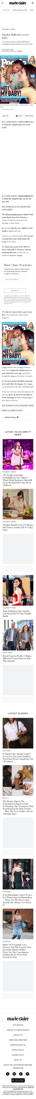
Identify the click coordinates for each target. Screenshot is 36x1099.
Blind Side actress (11, 247)
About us (18, 1060)
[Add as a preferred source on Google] (18, 1080)
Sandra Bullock (24, 196)
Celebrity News (8, 29)
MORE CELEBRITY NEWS (12, 410)
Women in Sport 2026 (20, 10)
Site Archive (18, 1025)
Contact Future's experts (18, 1030)
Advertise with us (18, 1045)
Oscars (20, 384)
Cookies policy (18, 1055)
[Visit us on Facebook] (21, 1074)
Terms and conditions (18, 1040)
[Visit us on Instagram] (14, 1074)
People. (20, 255)
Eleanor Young (9, 49)
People (29, 397)
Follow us (20, 115)
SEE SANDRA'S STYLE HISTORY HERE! (18, 405)
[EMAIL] (17, 417)
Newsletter (30, 115)
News (20, 51)
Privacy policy (18, 1050)
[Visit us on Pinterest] (27, 1074)
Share (6, 115)
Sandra (4, 367)
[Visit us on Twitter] (7, 1074)
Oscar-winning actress (13, 214)
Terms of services (25, 295)
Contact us (18, 1035)
